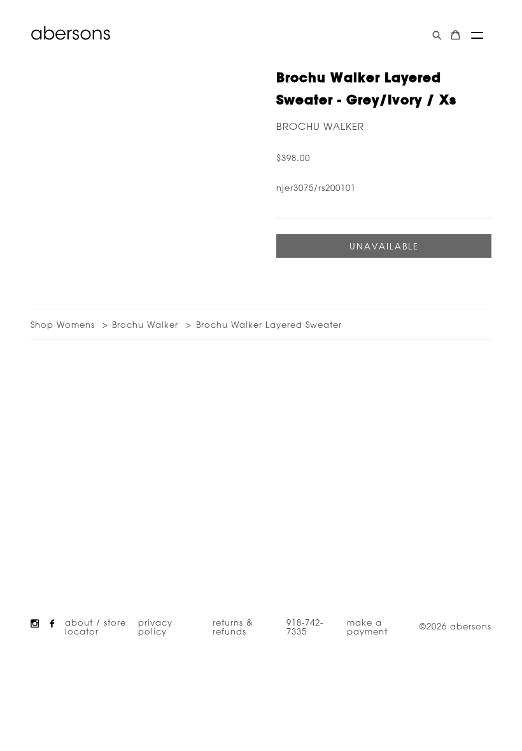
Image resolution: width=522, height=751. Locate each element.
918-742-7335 (304, 626)
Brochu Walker (320, 126)
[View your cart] (455, 35)
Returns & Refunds (233, 626)
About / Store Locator (95, 626)
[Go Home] (71, 33)
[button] (477, 35)
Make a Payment (367, 626)
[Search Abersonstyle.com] (437, 35)
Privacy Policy (155, 626)
